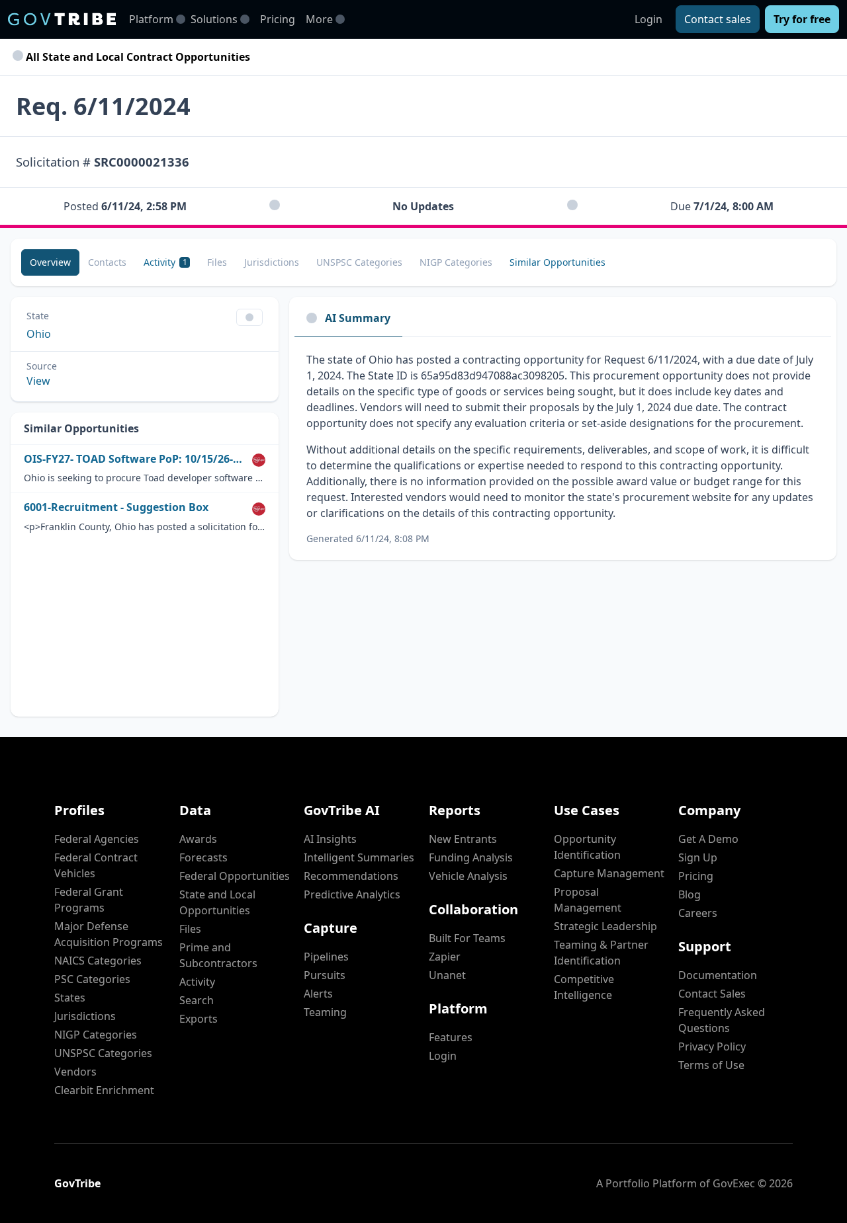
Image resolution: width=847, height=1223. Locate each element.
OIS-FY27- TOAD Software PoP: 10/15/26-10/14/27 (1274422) (135, 459)
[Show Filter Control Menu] (249, 317)
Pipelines (326, 956)
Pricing (277, 19)
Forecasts (203, 857)
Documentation (717, 975)
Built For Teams (467, 938)
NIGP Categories (95, 1034)
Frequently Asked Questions (721, 1020)
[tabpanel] (562, 448)
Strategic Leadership (605, 926)
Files (190, 929)
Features (450, 1037)
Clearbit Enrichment (104, 1090)
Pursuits (324, 975)
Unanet (447, 975)
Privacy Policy (712, 1046)
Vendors (75, 1071)
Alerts (318, 993)
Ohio (38, 334)
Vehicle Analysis (468, 876)
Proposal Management (587, 900)
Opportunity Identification (587, 847)
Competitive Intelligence (584, 987)
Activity (197, 981)
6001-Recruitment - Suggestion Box (116, 507)
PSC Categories (92, 979)
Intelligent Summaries (359, 857)
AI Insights (330, 839)
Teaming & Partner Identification (601, 952)
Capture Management (609, 873)
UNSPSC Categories (103, 1053)
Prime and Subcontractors (218, 955)
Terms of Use (711, 1065)
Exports (198, 1018)
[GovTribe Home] (62, 19)
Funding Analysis (471, 857)
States (69, 997)
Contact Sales (712, 993)
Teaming (325, 1012)
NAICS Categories (98, 960)
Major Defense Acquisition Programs (108, 934)
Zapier (445, 956)
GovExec (734, 1183)
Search (196, 1000)
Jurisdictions (85, 1016)
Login (648, 19)
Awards (198, 839)
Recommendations (351, 876)
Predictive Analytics (352, 894)
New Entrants (463, 839)
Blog (689, 894)
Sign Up (697, 857)
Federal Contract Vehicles (96, 865)
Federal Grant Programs (88, 900)
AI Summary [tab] (357, 318)
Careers (697, 913)
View (38, 381)
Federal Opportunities (234, 876)
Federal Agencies (96, 839)
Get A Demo (708, 839)
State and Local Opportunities (217, 902)
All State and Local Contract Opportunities (136, 57)
